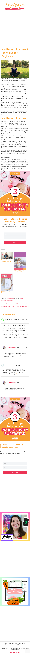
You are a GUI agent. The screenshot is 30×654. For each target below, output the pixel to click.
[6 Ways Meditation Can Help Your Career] (20, 261)
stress (11, 300)
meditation (4, 300)
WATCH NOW (15, 242)
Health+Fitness (10, 298)
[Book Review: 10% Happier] (7, 282)
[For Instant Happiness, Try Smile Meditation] (7, 255)
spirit (8, 300)
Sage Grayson (11, 347)
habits (21, 298)
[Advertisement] (15, 30)
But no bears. (12, 139)
